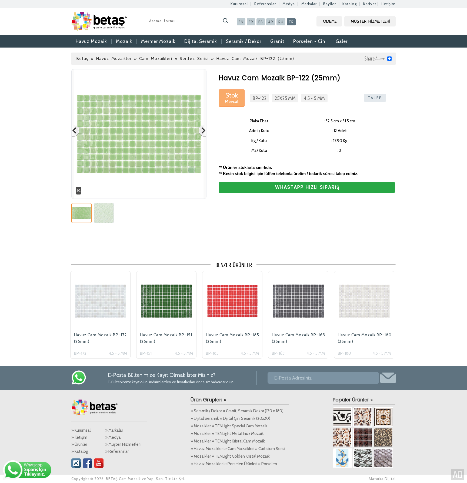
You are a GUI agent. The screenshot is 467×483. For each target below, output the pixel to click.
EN (241, 22)
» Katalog (79, 451)
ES (260, 22)
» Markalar (114, 430)
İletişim (388, 3)
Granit (277, 41)
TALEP (375, 97)
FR (251, 22)
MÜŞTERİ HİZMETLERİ (370, 21)
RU (280, 22)
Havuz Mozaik (91, 41)
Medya (288, 3)
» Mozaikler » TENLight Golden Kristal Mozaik (230, 456)
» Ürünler (79, 444)
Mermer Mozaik (158, 41)
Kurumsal (239, 3)
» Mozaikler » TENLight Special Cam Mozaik (229, 426)
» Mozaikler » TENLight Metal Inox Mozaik (227, 433)
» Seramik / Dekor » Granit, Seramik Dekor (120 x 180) (237, 410)
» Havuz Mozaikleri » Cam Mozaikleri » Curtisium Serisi (238, 448)
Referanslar (265, 3)
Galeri (342, 41)
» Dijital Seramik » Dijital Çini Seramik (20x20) (230, 418)
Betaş (82, 58)
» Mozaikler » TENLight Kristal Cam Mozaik (228, 441)
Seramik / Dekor (243, 41)
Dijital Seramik (200, 41)
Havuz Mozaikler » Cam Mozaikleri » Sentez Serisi (152, 58)
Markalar (309, 3)
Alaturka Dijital (382, 479)
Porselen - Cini (310, 41)
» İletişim (79, 437)
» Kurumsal (81, 430)
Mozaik (124, 41)
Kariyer (369, 3)
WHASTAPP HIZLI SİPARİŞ (307, 187)
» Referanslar (117, 451)
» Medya (113, 437)
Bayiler (329, 3)
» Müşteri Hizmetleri (123, 444)
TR (291, 22)
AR (270, 22)
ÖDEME (330, 21)
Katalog (349, 3)
